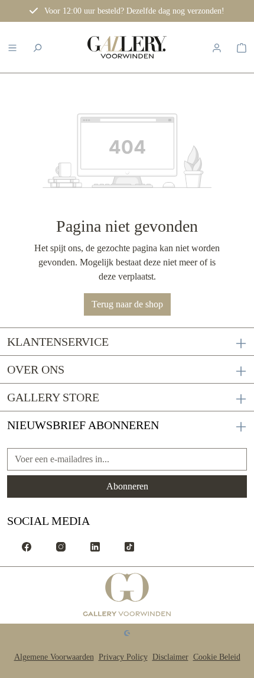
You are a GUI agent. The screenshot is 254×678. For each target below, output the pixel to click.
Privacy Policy (123, 657)
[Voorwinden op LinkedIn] (95, 545)
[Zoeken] (37, 47)
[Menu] (12, 47)
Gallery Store (53, 397)
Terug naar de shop (127, 304)
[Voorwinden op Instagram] (60, 545)
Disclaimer (170, 657)
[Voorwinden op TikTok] (129, 545)
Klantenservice (58, 341)
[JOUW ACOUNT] (216, 47)
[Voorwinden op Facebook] (26, 545)
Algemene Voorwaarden (54, 657)
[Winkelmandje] (241, 47)
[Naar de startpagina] (127, 47)
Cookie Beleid (216, 657)
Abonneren (127, 486)
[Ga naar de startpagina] (127, 595)
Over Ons (35, 369)
